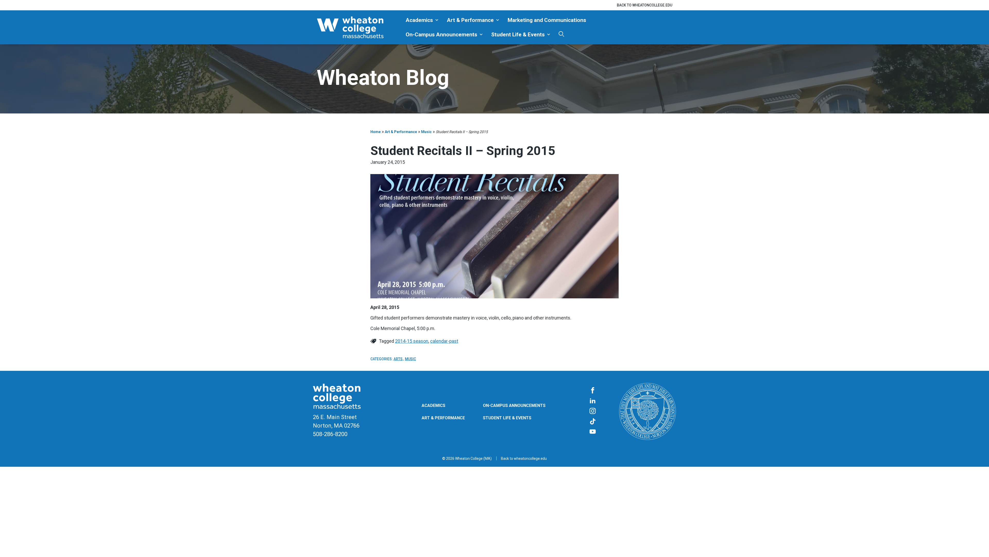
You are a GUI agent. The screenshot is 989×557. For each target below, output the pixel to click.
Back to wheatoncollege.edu (644, 5)
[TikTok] (593, 421)
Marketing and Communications (547, 20)
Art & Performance (470, 20)
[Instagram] (593, 411)
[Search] (561, 34)
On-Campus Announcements (441, 34)
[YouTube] (593, 432)
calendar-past (444, 341)
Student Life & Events (518, 34)
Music (426, 132)
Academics (419, 20)
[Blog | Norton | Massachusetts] (359, 27)
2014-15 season (411, 341)
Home (375, 132)
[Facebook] (593, 391)
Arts (398, 359)
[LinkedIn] (593, 401)
